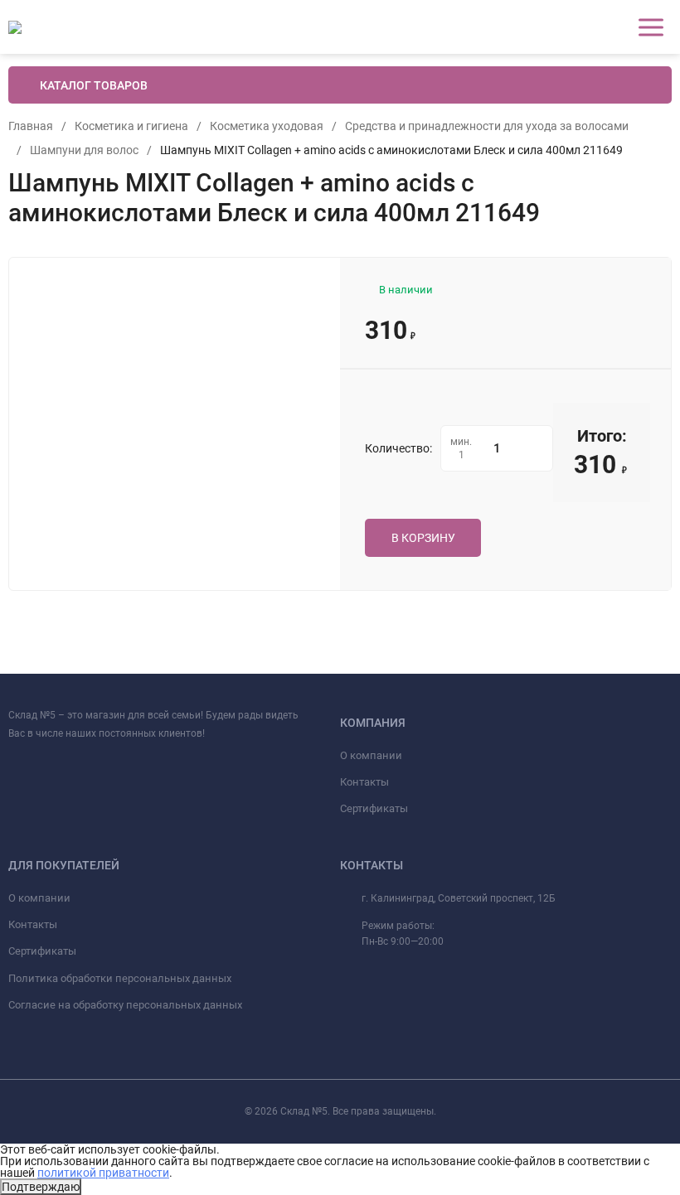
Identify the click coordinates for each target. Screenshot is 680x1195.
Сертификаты (374, 808)
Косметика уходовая (266, 126)
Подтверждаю (41, 1186)
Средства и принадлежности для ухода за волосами (487, 126)
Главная (30, 126)
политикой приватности (103, 1172)
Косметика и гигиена (131, 126)
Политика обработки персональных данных (119, 978)
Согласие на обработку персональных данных (125, 1005)
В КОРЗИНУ (423, 537)
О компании (371, 755)
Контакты (364, 782)
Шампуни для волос (84, 150)
